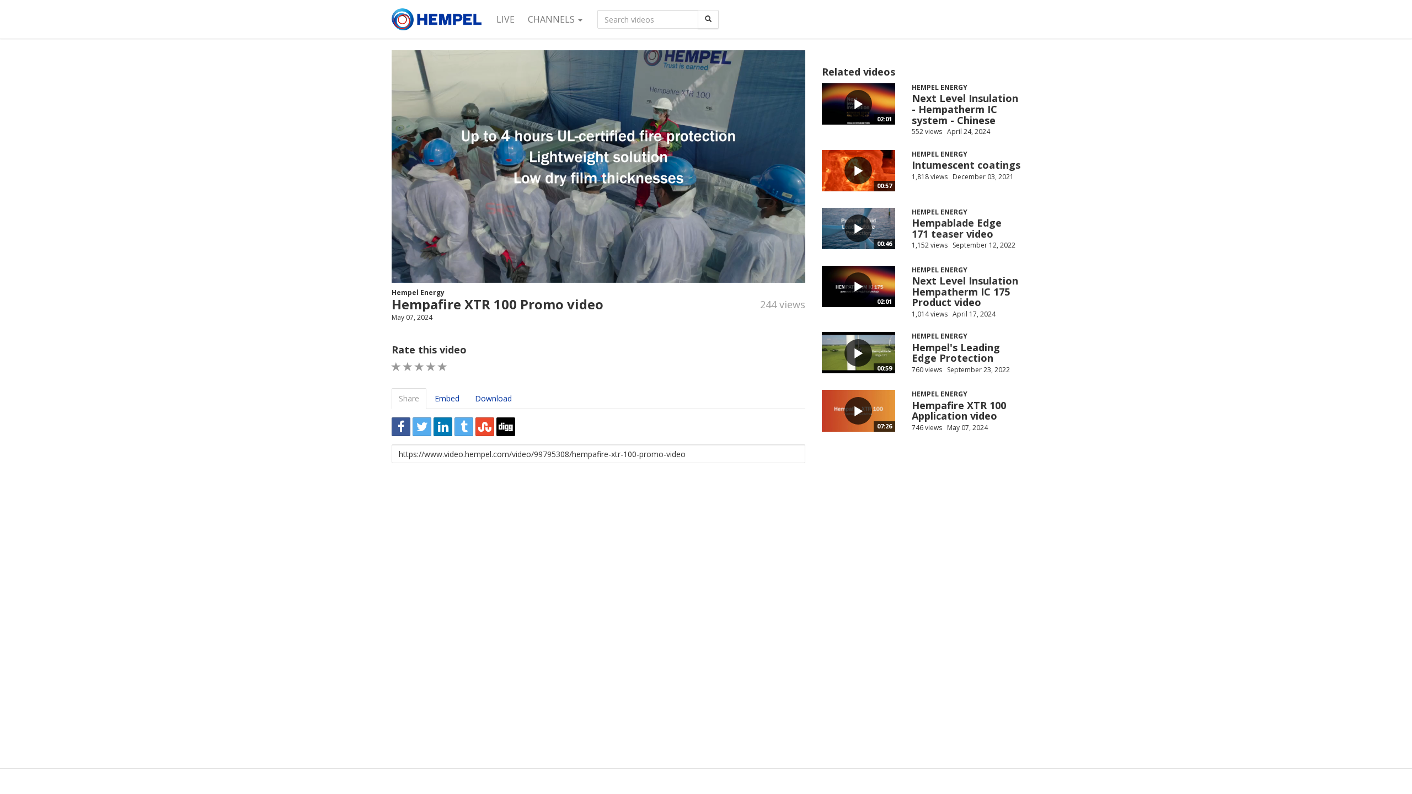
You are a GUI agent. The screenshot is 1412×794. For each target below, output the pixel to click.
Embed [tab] (447, 398)
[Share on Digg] (505, 426)
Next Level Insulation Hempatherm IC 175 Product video (965, 291)
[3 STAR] (419, 367)
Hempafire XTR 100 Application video (959, 411)
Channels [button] (552, 19)
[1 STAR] (396, 367)
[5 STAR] (442, 367)
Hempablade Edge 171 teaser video (957, 228)
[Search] (708, 19)
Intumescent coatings (966, 164)
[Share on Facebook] (401, 426)
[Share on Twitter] (422, 426)
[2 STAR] (408, 367)
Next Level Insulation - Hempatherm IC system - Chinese (965, 109)
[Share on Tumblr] (463, 426)
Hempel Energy (418, 292)
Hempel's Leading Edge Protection (956, 353)
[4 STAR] (431, 367)
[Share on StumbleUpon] (484, 426)
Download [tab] (493, 398)
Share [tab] (409, 398)
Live (505, 19)
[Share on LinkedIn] (443, 426)
